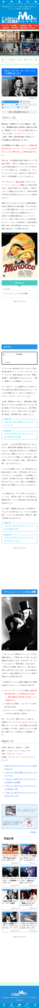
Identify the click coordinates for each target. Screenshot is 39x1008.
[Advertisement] (19, 323)
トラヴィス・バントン (10, 107)
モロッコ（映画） (24, 107)
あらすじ (7, 289)
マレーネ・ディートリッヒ (11, 101)
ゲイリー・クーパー (9, 104)
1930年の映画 (26, 101)
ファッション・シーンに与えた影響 (16, 293)
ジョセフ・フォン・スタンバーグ (27, 104)
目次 (16, 283)
